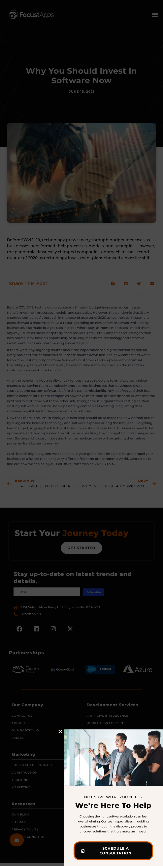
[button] (61, 731)
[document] (81, 433)
